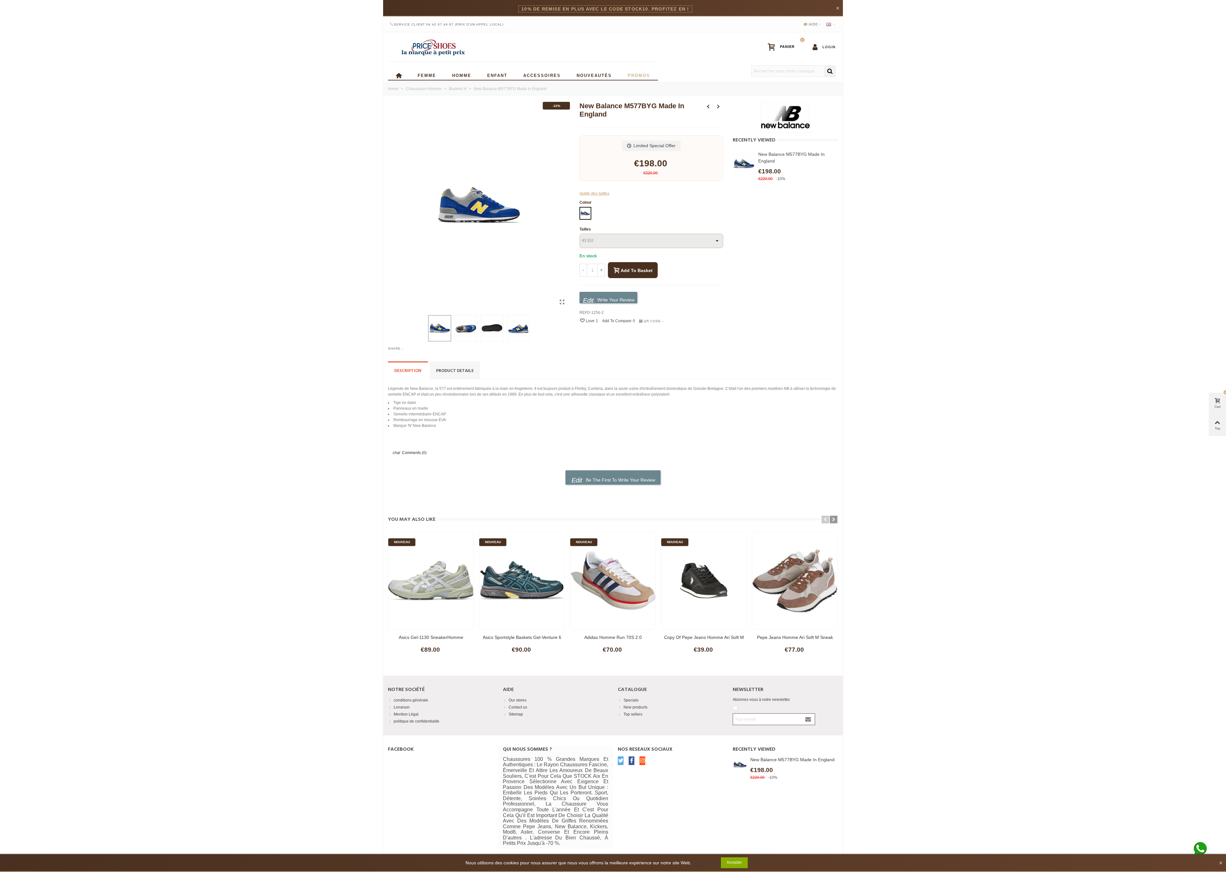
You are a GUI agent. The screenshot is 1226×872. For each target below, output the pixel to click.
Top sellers (633, 714)
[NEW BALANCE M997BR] (708, 106)
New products (635, 707)
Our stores (517, 700)
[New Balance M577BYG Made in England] (562, 302)
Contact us (518, 707)
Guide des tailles (594, 193)
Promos (639, 75)
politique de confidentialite (416, 721)
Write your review (615, 299)
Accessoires (542, 75)
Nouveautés (594, 75)
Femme (427, 75)
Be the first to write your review (620, 479)
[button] (825, 519)
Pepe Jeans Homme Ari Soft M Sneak (795, 637)
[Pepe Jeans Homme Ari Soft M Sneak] (794, 580)
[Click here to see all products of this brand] (785, 117)
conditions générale (411, 700)
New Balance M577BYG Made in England (791, 157)
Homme (461, 75)
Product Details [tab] (454, 371)
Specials (631, 700)
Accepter (734, 862)
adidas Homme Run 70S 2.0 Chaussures (613, 640)
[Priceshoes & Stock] (432, 47)
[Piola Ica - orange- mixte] (718, 106)
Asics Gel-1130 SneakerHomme (431, 637)
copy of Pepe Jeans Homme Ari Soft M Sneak (704, 640)
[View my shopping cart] (784, 47)
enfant (497, 75)
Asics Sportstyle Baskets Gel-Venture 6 (522, 637)
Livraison (402, 707)
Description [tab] (407, 371)
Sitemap (516, 714)
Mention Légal (406, 714)
